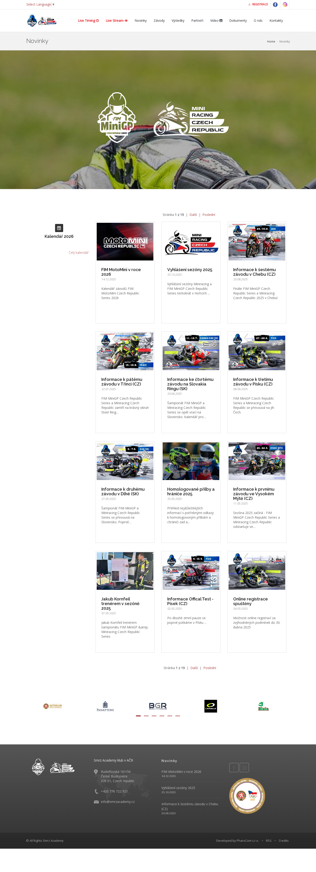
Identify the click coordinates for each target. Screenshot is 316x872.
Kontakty (276, 20)
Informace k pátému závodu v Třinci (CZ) (121, 381)
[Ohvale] (158, 706)
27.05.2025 (109, 499)
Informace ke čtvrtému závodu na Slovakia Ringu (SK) (190, 384)
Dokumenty (238, 20)
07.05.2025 (109, 613)
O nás (258, 20)
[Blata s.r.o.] (211, 706)
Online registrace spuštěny (250, 601)
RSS (269, 840)
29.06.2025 (174, 394)
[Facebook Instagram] (285, 4)
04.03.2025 (240, 609)
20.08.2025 (240, 279)
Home (271, 41)
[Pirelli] (264, 706)
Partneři (197, 20)
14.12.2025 (109, 279)
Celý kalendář (79, 252)
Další (193, 214)
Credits (284, 840)
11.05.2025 (240, 503)
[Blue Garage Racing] (106, 706)
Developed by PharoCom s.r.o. (237, 840)
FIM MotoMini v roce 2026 (121, 272)
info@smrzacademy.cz (118, 801)
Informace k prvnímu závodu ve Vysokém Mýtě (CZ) (253, 494)
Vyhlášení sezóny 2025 (189, 269)
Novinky (141, 20)
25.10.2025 (174, 275)
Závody (159, 20)
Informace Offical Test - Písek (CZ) (190, 601)
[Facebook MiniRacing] (275, 4)
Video (215, 20)
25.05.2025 (174, 499)
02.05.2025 (174, 609)
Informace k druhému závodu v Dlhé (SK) (123, 491)
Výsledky (178, 20)
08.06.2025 (240, 389)
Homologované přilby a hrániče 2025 (191, 491)
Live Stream (115, 20)
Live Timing (87, 20)
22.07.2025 (109, 389)
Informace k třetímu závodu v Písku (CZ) (253, 381)
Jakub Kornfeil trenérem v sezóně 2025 (120, 604)
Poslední (208, 214)
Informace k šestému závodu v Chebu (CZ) (254, 272)
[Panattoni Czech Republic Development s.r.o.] (53, 706)
